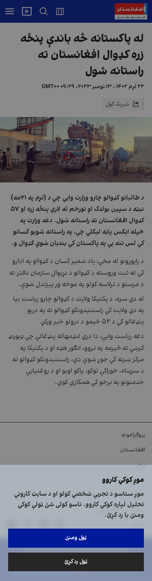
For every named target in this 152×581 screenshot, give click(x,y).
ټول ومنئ (76, 537)
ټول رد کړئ (76, 561)
